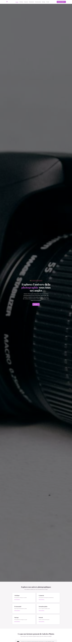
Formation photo (38, 1)
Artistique (21, 1)
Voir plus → (36, 304)
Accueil (17, 1)
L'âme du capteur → (61, 1)
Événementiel (31, 1)
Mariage (43, 1)
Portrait (47, 1)
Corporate (26, 1)
